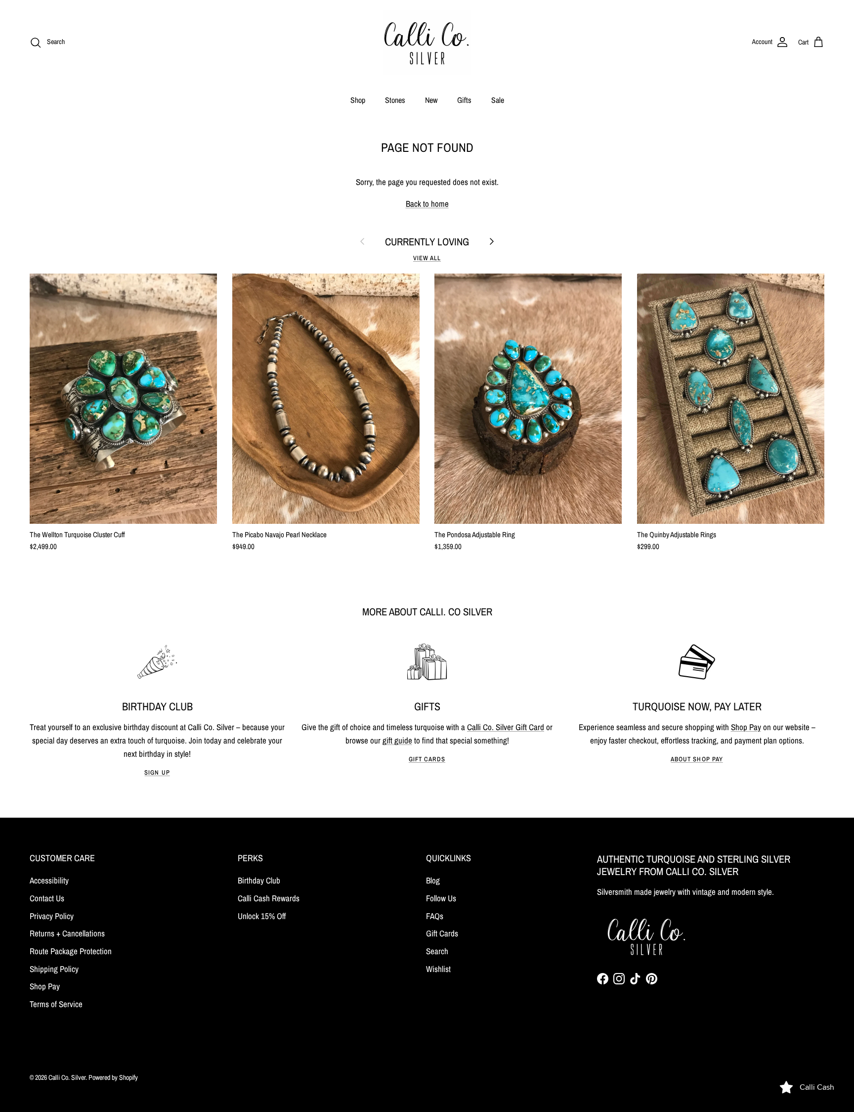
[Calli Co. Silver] (427, 42)
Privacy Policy (52, 916)
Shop (357, 99)
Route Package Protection (71, 951)
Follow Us (441, 898)
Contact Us (47, 898)
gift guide (397, 740)
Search (437, 951)
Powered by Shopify (113, 1077)
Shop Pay (746, 727)
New (431, 99)
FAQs (434, 916)
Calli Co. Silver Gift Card (505, 727)
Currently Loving (427, 241)
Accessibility (49, 880)
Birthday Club (259, 880)
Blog (433, 880)
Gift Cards (427, 759)
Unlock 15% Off (262, 916)
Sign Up (157, 772)
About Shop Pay (697, 759)
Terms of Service (56, 1004)
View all (427, 258)
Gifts (464, 99)
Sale (497, 99)
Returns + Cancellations (67, 933)
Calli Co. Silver (66, 1077)
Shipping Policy (54, 968)
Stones (395, 99)
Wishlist (438, 968)
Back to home (427, 203)
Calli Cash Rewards (268, 898)
